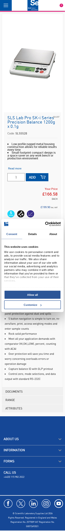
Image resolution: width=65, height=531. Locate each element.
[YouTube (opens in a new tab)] (58, 503)
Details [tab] (32, 233)
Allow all (32, 294)
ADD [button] (32, 177)
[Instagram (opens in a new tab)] (46, 503)
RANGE (10, 400)
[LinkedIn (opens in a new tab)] (33, 503)
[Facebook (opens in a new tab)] (8, 503)
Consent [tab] (11, 233)
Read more (14, 168)
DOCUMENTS (14, 391)
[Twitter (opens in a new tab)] (20, 503)
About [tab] (53, 233)
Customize (30, 304)
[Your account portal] (16, 5)
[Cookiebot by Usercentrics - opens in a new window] (46, 224)
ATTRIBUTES (13, 408)
